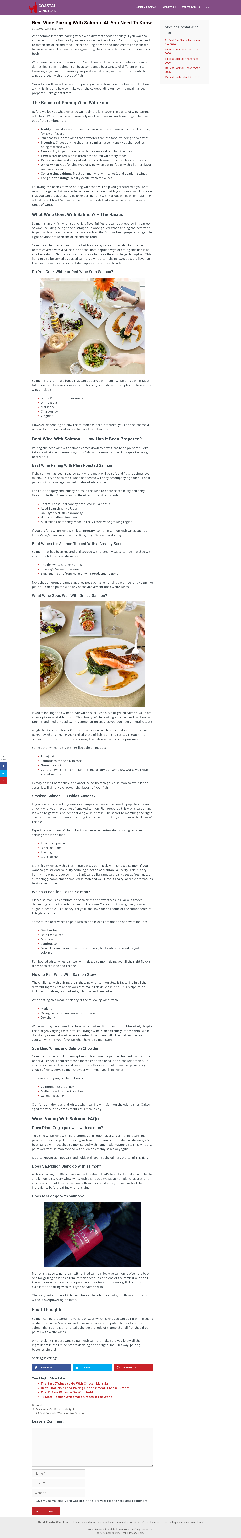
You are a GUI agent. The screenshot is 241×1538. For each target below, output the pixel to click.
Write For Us (191, 7)
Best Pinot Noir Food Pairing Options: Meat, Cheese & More (85, 1388)
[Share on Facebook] (3, 766)
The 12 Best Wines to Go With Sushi (67, 1392)
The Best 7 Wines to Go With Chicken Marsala (74, 1383)
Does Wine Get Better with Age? (55, 1409)
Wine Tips (169, 7)
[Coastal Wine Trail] (43, 7)
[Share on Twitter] (3, 773)
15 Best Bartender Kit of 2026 (183, 77)
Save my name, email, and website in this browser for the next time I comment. (92, 1501)
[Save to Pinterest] (3, 780)
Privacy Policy (136, 1532)
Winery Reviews (146, 7)
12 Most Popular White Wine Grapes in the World (76, 1397)
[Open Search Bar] (207, 7)
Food (39, 1405)
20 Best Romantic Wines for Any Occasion (60, 1413)
